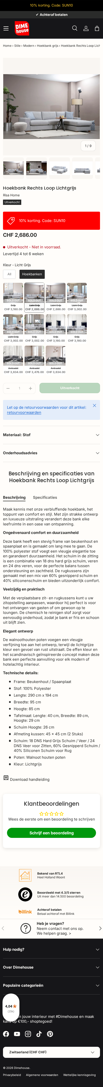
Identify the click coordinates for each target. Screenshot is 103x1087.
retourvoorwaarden (24, 412)
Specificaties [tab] (45, 497)
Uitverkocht (70, 388)
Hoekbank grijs (47, 46)
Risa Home (11, 195)
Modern (28, 46)
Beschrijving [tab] (14, 497)
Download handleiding (30, 779)
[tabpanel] (51, 637)
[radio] (9, 274)
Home (7, 46)
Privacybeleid (12, 1075)
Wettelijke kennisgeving (79, 1075)
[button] (97, 28)
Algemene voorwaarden (42, 1075)
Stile (17, 46)
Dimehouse (22, 1068)
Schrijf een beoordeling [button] (52, 832)
